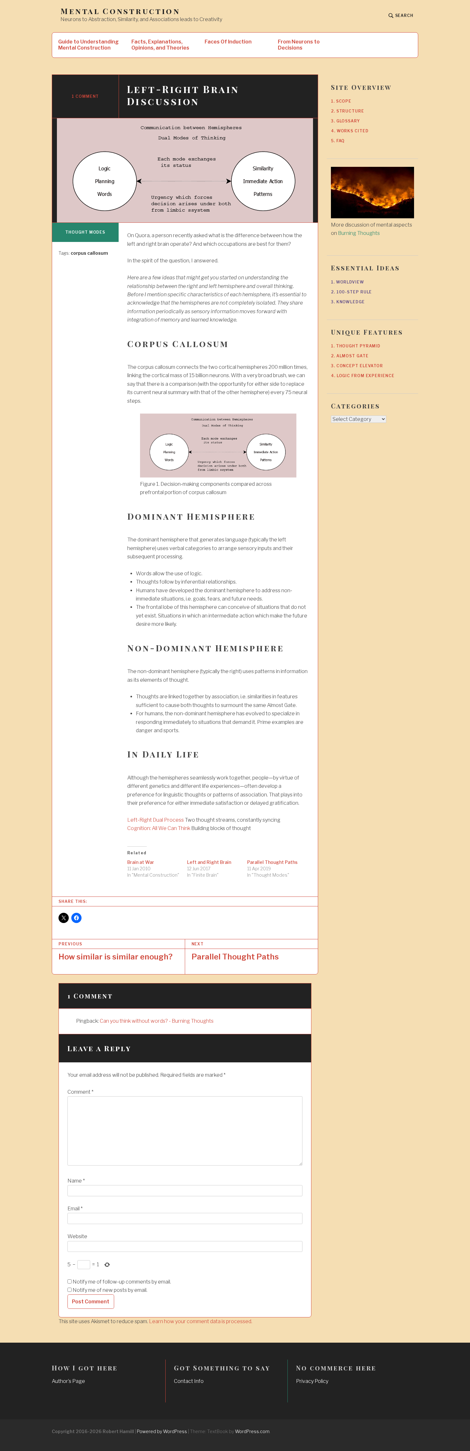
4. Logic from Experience (363, 375)
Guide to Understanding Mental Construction (88, 45)
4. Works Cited (350, 130)
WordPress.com (252, 1431)
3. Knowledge (348, 301)
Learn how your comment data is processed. (200, 1321)
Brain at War (140, 862)
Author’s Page (68, 1381)
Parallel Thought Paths (272, 862)
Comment (80, 1092)
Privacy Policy (312, 1381)
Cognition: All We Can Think (158, 828)
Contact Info (189, 1381)
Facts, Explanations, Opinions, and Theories (160, 45)
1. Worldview (347, 282)
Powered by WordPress (162, 1431)
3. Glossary (345, 121)
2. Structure (347, 111)
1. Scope (341, 101)
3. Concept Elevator (357, 365)
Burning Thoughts (359, 233)
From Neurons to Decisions (299, 45)
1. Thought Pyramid (355, 346)
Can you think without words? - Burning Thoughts (157, 1021)
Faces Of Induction (228, 42)
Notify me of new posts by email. (110, 1290)
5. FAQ (338, 140)
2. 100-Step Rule (351, 292)
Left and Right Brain (209, 862)
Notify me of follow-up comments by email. (122, 1282)
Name (76, 1181)
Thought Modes (85, 232)
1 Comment (85, 96)
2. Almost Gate (350, 355)
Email (74, 1209)
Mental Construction (120, 11)
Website (77, 1236)
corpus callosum (89, 253)
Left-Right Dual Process (155, 820)
